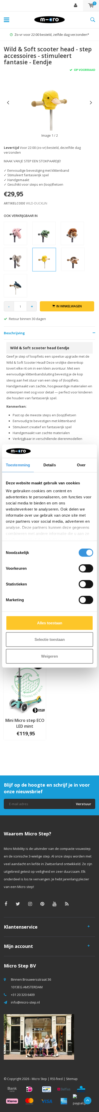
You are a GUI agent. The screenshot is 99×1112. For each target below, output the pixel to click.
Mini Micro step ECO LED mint (24, 723)
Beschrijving (14, 333)
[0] (91, 5)
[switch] (86, 568)
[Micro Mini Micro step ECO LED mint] (25, 683)
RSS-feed (56, 1079)
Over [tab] (81, 465)
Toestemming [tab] (18, 465)
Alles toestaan (49, 623)
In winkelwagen (69, 306)
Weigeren (49, 656)
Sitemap (72, 1079)
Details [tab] (49, 465)
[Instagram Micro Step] (30, 904)
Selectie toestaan (50, 639)
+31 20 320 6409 (23, 994)
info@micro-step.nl (25, 1002)
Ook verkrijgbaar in (21, 215)
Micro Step (39, 1079)
